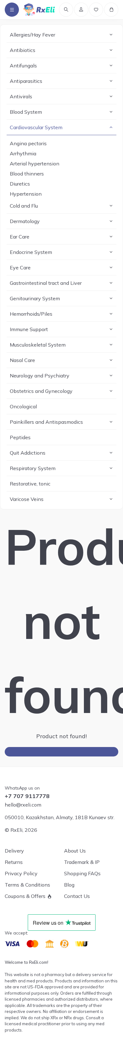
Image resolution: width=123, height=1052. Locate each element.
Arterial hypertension (34, 163)
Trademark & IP (82, 862)
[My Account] (81, 10)
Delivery (14, 850)
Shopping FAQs (82, 873)
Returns (14, 862)
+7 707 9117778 (27, 796)
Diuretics (20, 184)
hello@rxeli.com (23, 804)
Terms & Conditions (27, 884)
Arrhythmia (23, 153)
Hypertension (26, 194)
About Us (75, 850)
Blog (69, 884)
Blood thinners (27, 173)
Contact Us (77, 896)
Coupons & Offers (25, 896)
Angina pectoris (28, 143)
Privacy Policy (21, 873)
